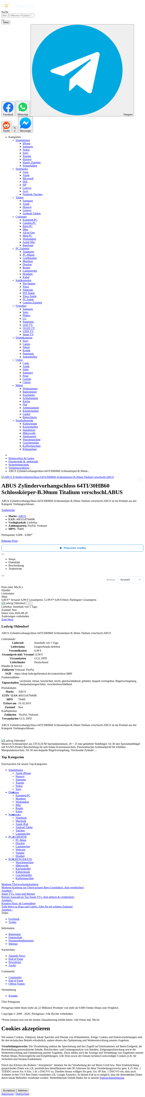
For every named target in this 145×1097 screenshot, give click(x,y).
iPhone (26, 143)
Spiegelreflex (30, 356)
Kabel (26, 277)
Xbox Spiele (30, 296)
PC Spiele (28, 299)
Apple (26, 175)
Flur (25, 404)
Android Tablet (24, 827)
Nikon (26, 347)
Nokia (26, 149)
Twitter (12, 922)
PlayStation (29, 283)
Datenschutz (15, 937)
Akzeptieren (9, 1090)
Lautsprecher (30, 270)
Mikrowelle (29, 433)
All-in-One (29, 232)
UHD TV (28, 331)
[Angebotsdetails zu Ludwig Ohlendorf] (27, 603)
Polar (25, 375)
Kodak (26, 350)
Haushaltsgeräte (24, 420)
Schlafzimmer (30, 398)
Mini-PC (27, 235)
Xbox (26, 286)
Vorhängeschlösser (18, 467)
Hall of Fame (15, 958)
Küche (26, 401)
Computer (21, 216)
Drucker (27, 264)
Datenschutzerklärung (112, 1077)
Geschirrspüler (31, 442)
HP (24, 184)
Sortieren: (111, 579)
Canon (26, 343)
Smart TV (28, 334)
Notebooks (22, 168)
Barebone (28, 245)
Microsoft (28, 178)
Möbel (19, 385)
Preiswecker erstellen (75, 548)
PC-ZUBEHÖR (17, 836)
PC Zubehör (22, 248)
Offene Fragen (16, 983)
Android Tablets (32, 213)
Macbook (21, 820)
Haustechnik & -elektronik (23, 461)
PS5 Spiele (29, 293)
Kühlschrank (30, 423)
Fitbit (25, 369)
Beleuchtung (30, 417)
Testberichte (8, 510)
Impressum (14, 934)
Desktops (13, 792)
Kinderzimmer (31, 410)
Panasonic (28, 321)
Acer (25, 191)
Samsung (28, 146)
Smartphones (23, 140)
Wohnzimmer (30, 388)
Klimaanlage (30, 449)
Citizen (27, 382)
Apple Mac (29, 242)
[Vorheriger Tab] (2, 554)
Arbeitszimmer (31, 407)
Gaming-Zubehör (32, 302)
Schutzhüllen (30, 165)
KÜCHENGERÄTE (20, 859)
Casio (26, 363)
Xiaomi (27, 156)
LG (25, 318)
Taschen (20, 830)
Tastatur (20, 852)
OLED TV (29, 328)
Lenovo (27, 187)
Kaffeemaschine (32, 445)
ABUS (22, 516)
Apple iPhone (23, 773)
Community (15, 977)
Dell (25, 181)
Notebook (21, 817)
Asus (25, 172)
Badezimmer (30, 391)
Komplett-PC (30, 219)
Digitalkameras (24, 337)
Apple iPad (22, 824)
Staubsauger (29, 436)
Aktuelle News (16, 955)
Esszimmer (29, 394)
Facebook (13, 918)
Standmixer (29, 429)
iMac (25, 229)
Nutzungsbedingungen (21, 940)
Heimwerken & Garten (21, 458)
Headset (20, 855)
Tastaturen (28, 251)
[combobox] (17, 15)
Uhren (19, 359)
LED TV (28, 324)
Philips (26, 315)
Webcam (20, 849)
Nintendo (28, 289)
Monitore (28, 261)
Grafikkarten (30, 258)
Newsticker (14, 962)
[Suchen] (2, 19)
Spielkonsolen (23, 280)
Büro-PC (28, 226)
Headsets (28, 273)
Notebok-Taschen (32, 194)
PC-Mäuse (28, 254)
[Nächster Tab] (2, 575)
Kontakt (13, 995)
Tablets (20, 197)
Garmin (27, 379)
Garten (26, 414)
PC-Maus (21, 840)
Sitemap (13, 943)
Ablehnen (22, 1090)
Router (26, 267)
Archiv (12, 965)
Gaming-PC (29, 222)
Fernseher (21, 305)
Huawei (27, 159)
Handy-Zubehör (32, 162)
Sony (25, 152)
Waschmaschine (31, 439)
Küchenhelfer (30, 426)
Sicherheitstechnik (18, 464)
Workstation (29, 238)
